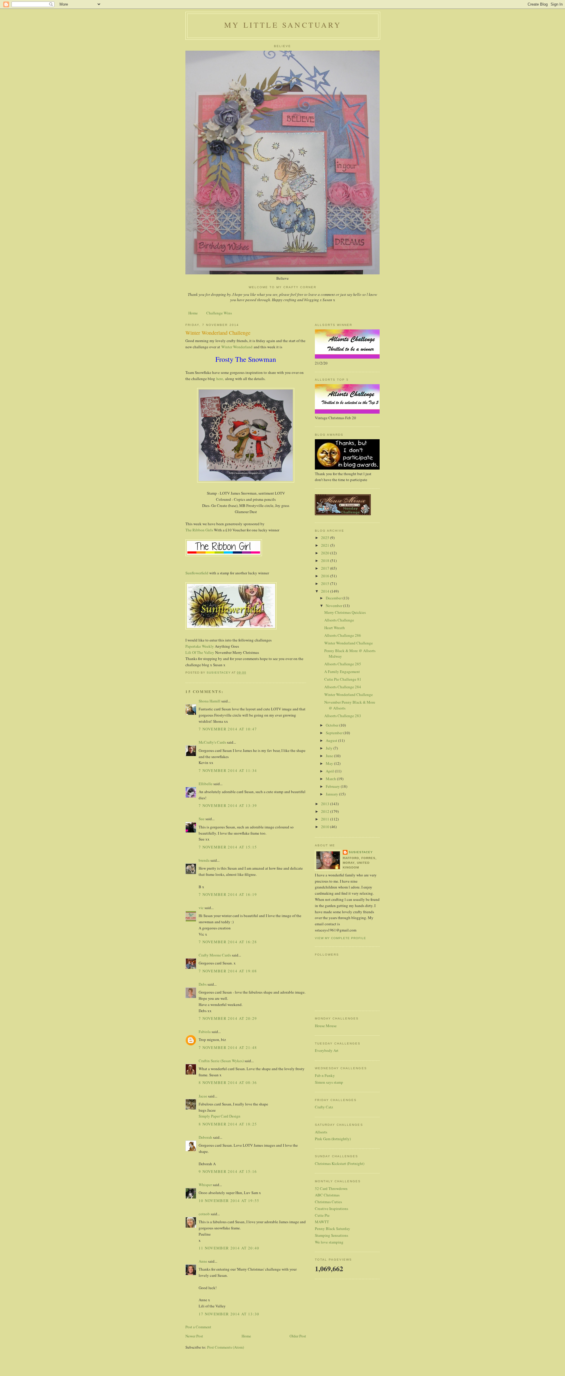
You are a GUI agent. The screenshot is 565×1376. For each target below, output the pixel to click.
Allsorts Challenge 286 (342, 635)
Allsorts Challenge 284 (342, 686)
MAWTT (322, 1221)
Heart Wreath (334, 627)
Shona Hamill (209, 701)
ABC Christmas (327, 1195)
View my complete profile (340, 938)
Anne (203, 1261)
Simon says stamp (329, 1082)
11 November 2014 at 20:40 (229, 1248)
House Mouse (326, 1025)
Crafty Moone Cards (215, 955)
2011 (325, 819)
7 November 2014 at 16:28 (228, 941)
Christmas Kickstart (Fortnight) (339, 1163)
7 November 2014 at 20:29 (228, 1018)
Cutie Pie (322, 1215)
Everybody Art (326, 1050)
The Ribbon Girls (199, 530)
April (330, 771)
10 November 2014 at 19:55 (229, 1200)
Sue (202, 818)
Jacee (203, 1096)
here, (219, 378)
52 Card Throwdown (331, 1188)
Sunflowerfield (196, 573)
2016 (325, 575)
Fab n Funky (325, 1075)
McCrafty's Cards (212, 742)
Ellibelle (205, 783)
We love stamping (329, 1242)
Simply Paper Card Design (219, 1116)
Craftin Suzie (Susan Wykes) (221, 1060)
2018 (325, 560)
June (330, 755)
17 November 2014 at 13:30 (229, 1314)
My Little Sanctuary (282, 25)
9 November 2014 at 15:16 (228, 1171)
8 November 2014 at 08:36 (228, 1082)
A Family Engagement (342, 671)
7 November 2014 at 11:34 (228, 770)
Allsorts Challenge (339, 620)
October (332, 725)
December (334, 598)
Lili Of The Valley (199, 652)
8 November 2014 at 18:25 (228, 1124)
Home (193, 313)
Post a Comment (198, 1326)
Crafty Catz (324, 1107)
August (332, 740)
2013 (325, 803)
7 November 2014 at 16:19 (228, 894)
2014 (325, 591)
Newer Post (194, 1336)
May (330, 763)
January (332, 794)
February (333, 786)
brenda (204, 860)
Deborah (205, 1137)
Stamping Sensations (331, 1235)
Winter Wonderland (236, 346)
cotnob (204, 1213)
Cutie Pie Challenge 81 (342, 679)
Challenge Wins (219, 313)
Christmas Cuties (328, 1201)
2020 (325, 553)
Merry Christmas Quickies (345, 612)
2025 (325, 537)
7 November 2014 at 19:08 (228, 971)
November (334, 605)
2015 (325, 583)
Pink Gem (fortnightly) (333, 1138)
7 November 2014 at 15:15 (228, 847)
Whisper (205, 1184)
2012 (325, 811)
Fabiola (205, 1031)
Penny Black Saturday (332, 1228)
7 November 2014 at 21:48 (228, 1047)
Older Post (298, 1336)
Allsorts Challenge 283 (342, 715)
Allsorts (321, 1132)
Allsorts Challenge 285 (342, 664)
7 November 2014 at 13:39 (228, 805)
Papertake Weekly (199, 646)
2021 (325, 545)
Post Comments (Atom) (225, 1347)
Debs (203, 984)
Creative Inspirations (331, 1208)
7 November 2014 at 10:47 (228, 729)
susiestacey (361, 852)
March (331, 778)
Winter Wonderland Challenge (348, 643)
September (334, 732)
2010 (325, 826)
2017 (325, 568)
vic (201, 907)
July (329, 748)
